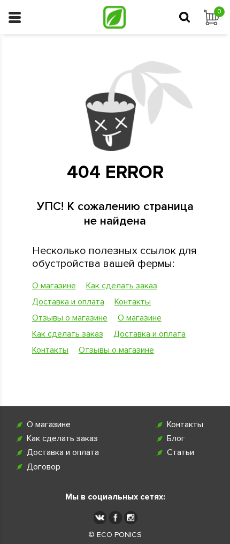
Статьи (180, 453)
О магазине (54, 285)
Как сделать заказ (121, 285)
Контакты (132, 302)
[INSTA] (130, 517)
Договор (43, 467)
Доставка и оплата (68, 302)
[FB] (115, 517)
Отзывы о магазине (70, 318)
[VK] (99, 517)
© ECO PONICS (115, 535)
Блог (176, 439)
